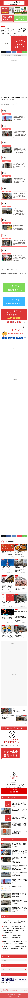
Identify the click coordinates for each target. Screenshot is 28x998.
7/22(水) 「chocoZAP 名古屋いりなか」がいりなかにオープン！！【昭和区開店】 (14, 922)
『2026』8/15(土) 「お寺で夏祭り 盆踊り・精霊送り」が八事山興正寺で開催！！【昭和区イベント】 (14, 948)
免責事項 (19, 994)
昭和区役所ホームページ (7, 982)
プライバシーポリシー (11, 994)
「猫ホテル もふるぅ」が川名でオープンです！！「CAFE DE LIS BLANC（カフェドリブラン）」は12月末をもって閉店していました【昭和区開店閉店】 (14, 929)
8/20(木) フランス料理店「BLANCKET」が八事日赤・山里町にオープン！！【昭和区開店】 (15, 942)
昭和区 (3, 26)
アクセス (4, 344)
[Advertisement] (14, 76)
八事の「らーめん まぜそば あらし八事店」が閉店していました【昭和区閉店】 (14, 936)
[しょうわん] (14, 4)
